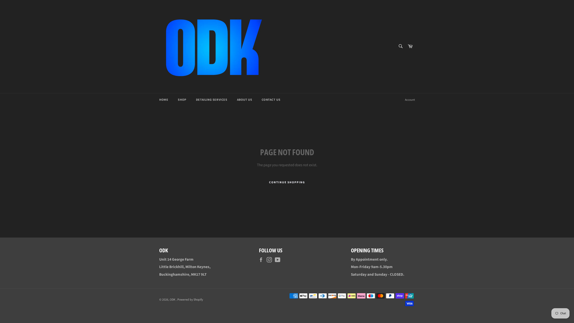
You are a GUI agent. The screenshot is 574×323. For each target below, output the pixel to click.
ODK (173, 299)
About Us (244, 100)
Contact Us (271, 100)
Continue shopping (287, 182)
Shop (182, 100)
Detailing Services (211, 100)
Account (410, 100)
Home (163, 100)
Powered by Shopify (190, 299)
